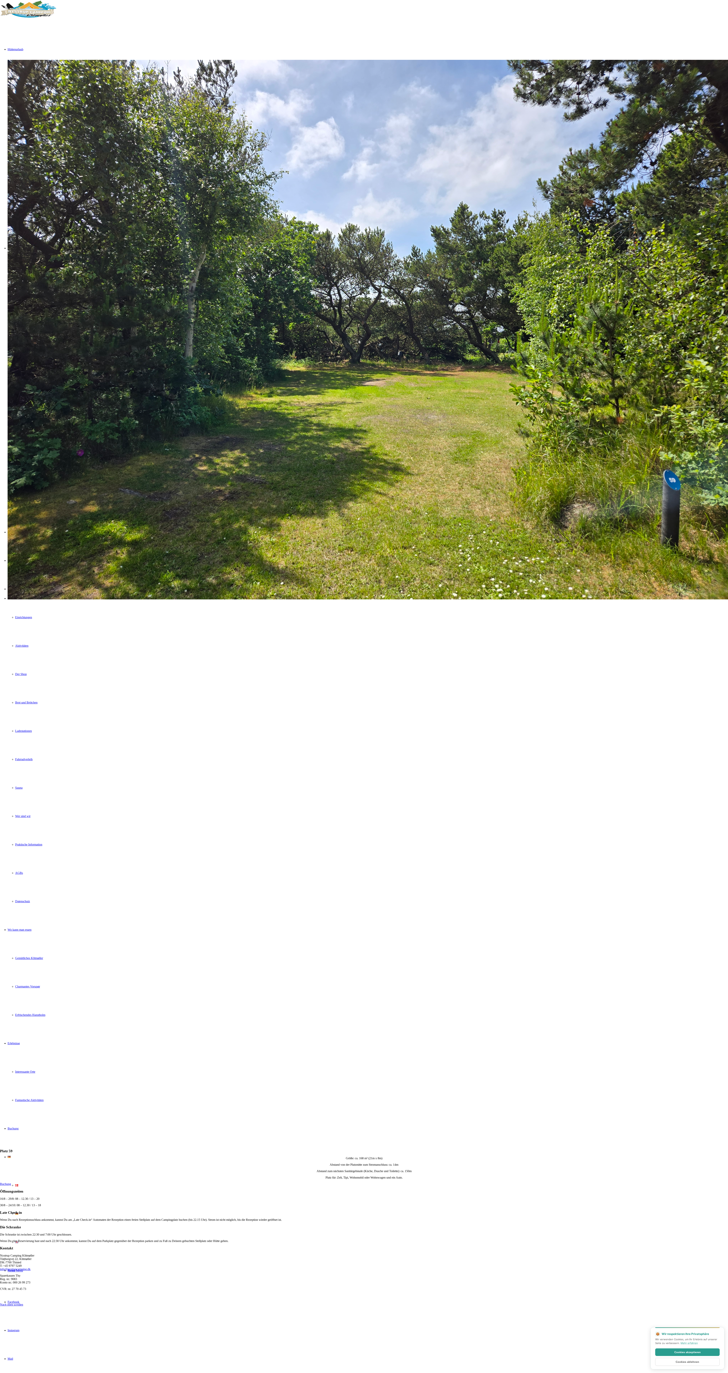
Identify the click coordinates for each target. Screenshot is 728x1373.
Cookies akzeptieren (687, 1352)
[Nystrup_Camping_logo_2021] (28, 18)
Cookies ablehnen (687, 1361)
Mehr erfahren (689, 1343)
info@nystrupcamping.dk (15, 1269)
